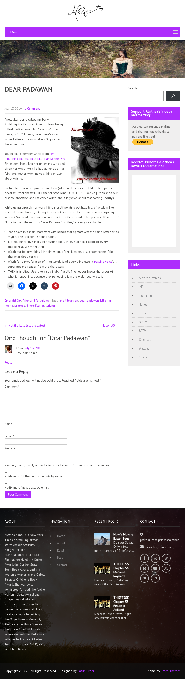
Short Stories (35, 306)
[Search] (173, 96)
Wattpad (144, 348)
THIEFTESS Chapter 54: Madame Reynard (121, 570)
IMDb (142, 287)
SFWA (143, 331)
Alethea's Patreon (150, 278)
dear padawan (89, 301)
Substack (145, 339)
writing (44, 301)
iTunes (143, 304)
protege (19, 306)
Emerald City (13, 301)
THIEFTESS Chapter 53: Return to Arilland (121, 604)
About (61, 543)
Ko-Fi (142, 313)
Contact (62, 565)
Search (132, 88)
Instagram (145, 295)
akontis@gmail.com (160, 547)
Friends (28, 301)
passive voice (103, 262)
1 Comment (32, 109)
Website (10, 448)
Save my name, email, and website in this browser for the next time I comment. (58, 465)
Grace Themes (170, 671)
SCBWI (143, 322)
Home (61, 536)
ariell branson (68, 301)
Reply (8, 362)
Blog (60, 558)
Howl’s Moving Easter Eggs (123, 536)
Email (9, 436)
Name (9, 424)
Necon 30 (110, 325)
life (36, 301)
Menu (14, 32)
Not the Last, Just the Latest (25, 325)
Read (60, 550)
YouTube (144, 357)
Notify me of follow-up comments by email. (34, 476)
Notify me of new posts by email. (27, 487)
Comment (12, 387)
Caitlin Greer (85, 671)
